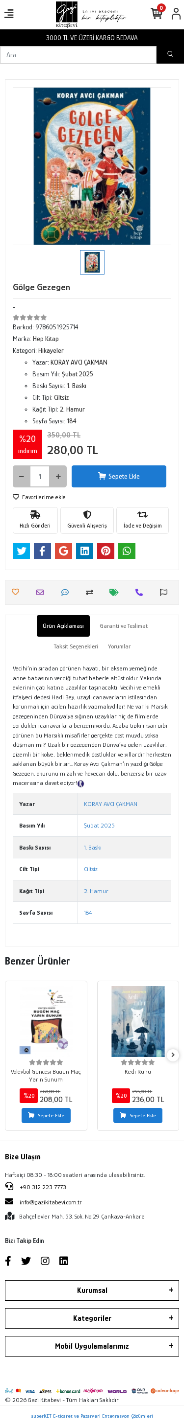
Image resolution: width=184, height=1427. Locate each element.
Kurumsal (92, 1290)
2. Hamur (96, 891)
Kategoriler (92, 1318)
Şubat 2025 (99, 825)
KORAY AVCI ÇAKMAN (110, 803)
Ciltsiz (91, 869)
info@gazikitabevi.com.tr (51, 1202)
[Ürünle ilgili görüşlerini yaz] (67, 592)
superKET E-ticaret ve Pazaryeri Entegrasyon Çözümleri (92, 1416)
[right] (173, 1055)
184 (88, 912)
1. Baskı (93, 847)
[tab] (63, 626)
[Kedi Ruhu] (138, 1022)
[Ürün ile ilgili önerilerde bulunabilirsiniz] (166, 592)
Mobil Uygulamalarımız (92, 1346)
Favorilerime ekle (43, 497)
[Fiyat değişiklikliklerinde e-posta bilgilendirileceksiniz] (116, 592)
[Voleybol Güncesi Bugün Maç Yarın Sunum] (46, 1022)
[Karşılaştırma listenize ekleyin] (92, 592)
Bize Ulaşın (23, 1156)
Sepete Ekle (124, 476)
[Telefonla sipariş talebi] (141, 592)
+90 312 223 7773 (42, 1187)
